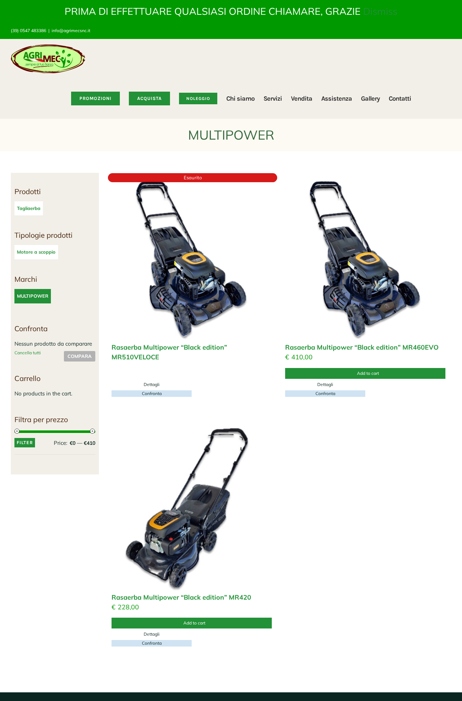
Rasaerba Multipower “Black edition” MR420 (181, 597)
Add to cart (368, 373)
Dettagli (152, 384)
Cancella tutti (27, 352)
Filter (25, 442)
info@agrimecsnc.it (71, 30)
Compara (79, 356)
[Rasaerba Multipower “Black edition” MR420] (192, 507)
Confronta (152, 393)
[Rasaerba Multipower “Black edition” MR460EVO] (366, 257)
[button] (439, 98)
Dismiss (380, 11)
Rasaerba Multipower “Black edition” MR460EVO (362, 347)
